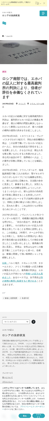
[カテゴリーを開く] (33, 322)
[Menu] (43, 13)
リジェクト (38, 416)
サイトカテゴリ (10, 322)
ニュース (9, 36)
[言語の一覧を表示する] (38, 3)
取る (25, 416)
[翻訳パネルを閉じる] (44, 3)
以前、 (5, 263)
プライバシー (7, 382)
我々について (7, 377)
